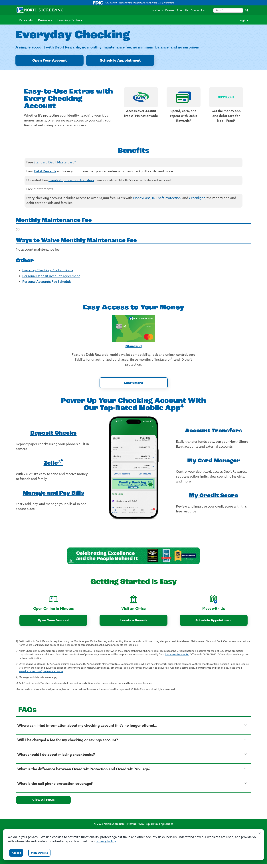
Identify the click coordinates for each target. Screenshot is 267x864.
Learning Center (68, 20)
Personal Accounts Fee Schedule (47, 282)
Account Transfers (213, 431)
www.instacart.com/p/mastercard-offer (41, 671)
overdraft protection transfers (71, 180)
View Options (39, 853)
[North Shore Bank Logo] (39, 10)
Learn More (133, 383)
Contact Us (198, 10)
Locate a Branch (133, 620)
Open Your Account (49, 60)
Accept (16, 853)
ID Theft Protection (166, 198)
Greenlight (197, 198)
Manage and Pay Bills (53, 493)
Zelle (53, 463)
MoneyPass (141, 198)
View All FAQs (43, 800)
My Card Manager (213, 461)
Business (44, 20)
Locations (157, 10)
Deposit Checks (53, 433)
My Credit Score (213, 496)
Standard (134, 346)
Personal (25, 20)
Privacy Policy (106, 841)
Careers (169, 10)
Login (242, 20)
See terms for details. (177, 655)
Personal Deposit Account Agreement (51, 276)
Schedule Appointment (120, 60)
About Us (182, 10)
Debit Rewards (45, 171)
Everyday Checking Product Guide (47, 270)
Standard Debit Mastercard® (55, 162)
